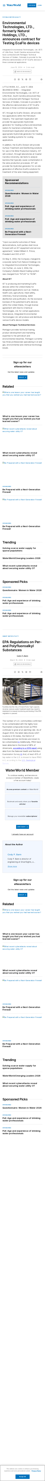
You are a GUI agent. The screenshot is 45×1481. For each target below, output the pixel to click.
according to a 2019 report (25, 748)
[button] (4, 5)
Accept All (22, 1476)
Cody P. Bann (22, 656)
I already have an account (22, 834)
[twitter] (22, 79)
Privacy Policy (36, 1471)
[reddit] (26, 79)
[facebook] (15, 79)
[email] (30, 79)
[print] (41, 79)
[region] (22, 1473)
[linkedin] (19, 79)
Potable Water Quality (12, 17)
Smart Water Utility (11, 636)
